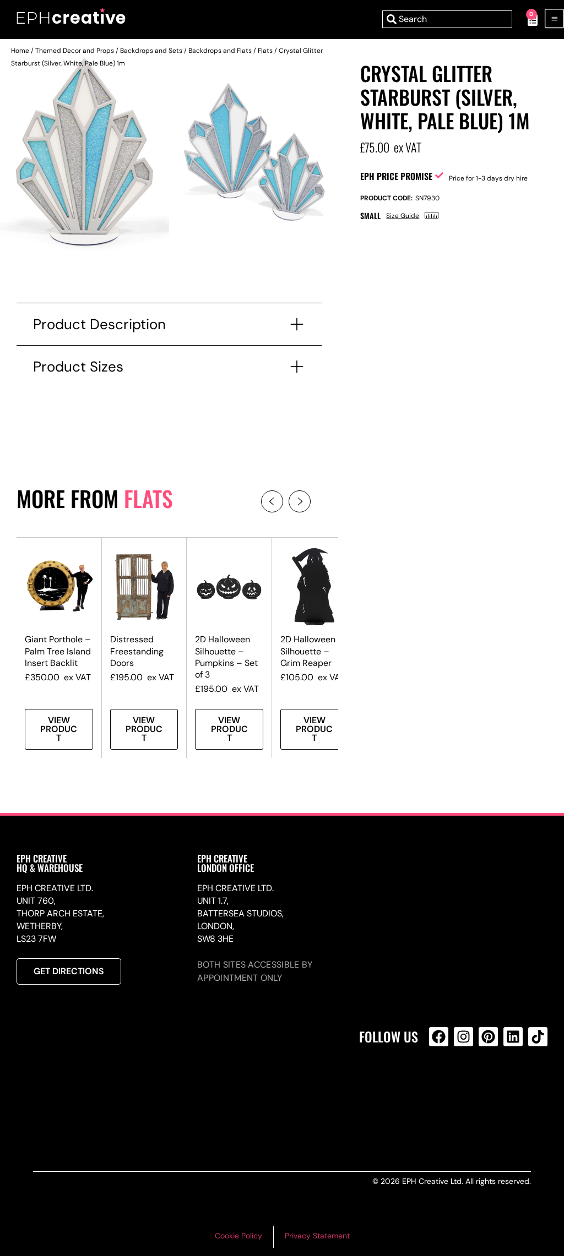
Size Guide (402, 215)
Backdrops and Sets (151, 50)
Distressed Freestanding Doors (137, 651)
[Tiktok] (537, 1036)
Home (20, 50)
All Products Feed (441, 1084)
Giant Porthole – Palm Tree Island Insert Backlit (58, 651)
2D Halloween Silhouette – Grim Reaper (307, 651)
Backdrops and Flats (220, 50)
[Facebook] (438, 1036)
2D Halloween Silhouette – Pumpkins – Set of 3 (226, 657)
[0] (527, 19)
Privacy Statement (317, 1236)
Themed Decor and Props (74, 50)
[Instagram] (463, 1036)
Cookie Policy (238, 1236)
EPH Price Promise (396, 176)
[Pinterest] (488, 1036)
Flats (265, 50)
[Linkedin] (513, 1036)
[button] (272, 501)
